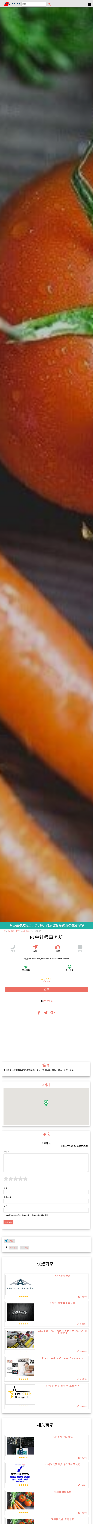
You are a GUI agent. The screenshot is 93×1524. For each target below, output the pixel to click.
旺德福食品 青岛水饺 (63, 1519)
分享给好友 (48, 1001)
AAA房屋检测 (63, 1276)
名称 (6, 1188)
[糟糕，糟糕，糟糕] (6, 1180)
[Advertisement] (46, 1041)
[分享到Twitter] (46, 1013)
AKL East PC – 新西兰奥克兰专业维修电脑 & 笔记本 (62, 1332)
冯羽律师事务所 (63, 1492)
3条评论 (83, 1458)
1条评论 (83, 1297)
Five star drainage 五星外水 (63, 1385)
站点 (5, 1206)
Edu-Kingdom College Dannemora (62, 1358)
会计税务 (24, 1247)
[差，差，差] (10, 1180)
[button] (46, 1103)
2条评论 (83, 1485)
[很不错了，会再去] (20, 1180)
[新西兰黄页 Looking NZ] (12, 6)
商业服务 (14, 1247)
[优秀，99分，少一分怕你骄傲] (25, 1180)
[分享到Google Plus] (52, 1013)
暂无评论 (46, 981)
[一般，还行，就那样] (15, 1180)
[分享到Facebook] (39, 1013)
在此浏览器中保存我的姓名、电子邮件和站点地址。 (28, 1215)
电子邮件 (8, 1197)
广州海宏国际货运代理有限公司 (63, 1464)
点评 (46, 989)
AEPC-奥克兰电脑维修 (63, 1303)
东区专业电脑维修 (63, 1437)
